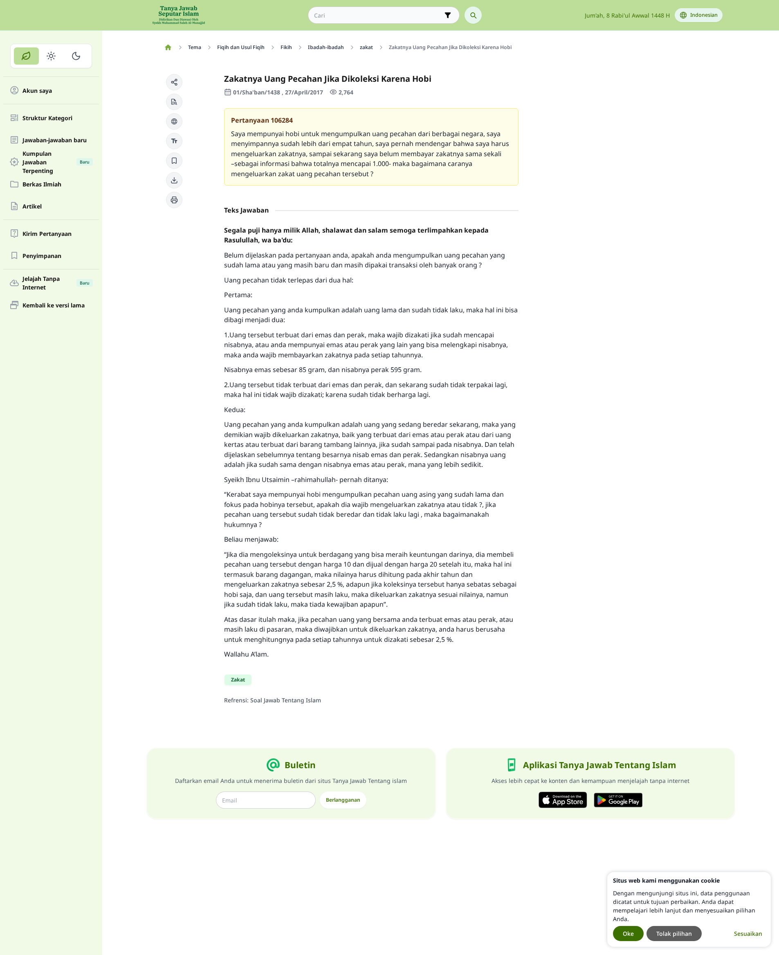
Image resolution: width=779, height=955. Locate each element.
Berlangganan (343, 799)
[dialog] (689, 909)
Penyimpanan (41, 256)
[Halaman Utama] (168, 47)
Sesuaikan (748, 933)
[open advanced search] (447, 15)
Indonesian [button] (704, 14)
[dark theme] (75, 56)
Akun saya (37, 90)
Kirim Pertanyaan (47, 234)
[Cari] (473, 15)
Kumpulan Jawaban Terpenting (56, 161)
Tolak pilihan (674, 933)
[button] (174, 82)
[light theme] (51, 56)
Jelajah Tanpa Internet (56, 283)
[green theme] (26, 56)
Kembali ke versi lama (53, 305)
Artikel (32, 206)
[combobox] (378, 15)
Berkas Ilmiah (41, 184)
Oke (628, 933)
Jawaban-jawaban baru (54, 140)
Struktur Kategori (47, 118)
